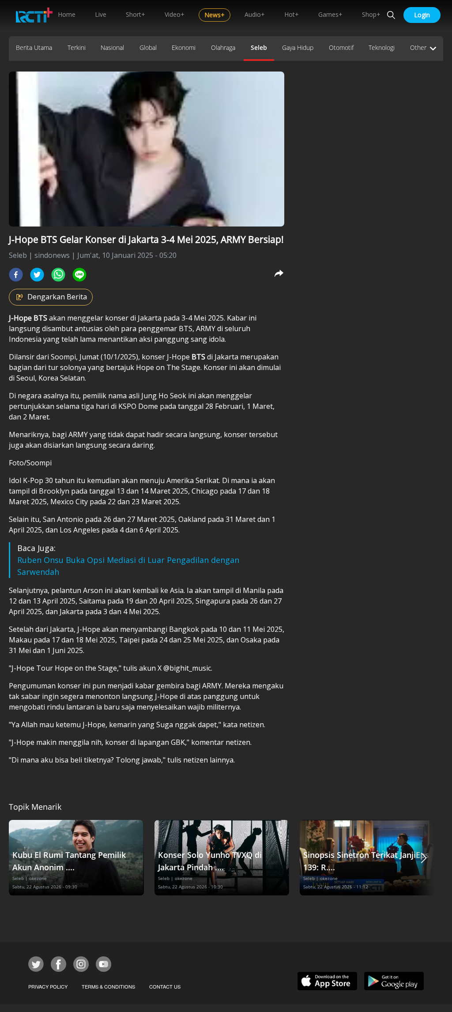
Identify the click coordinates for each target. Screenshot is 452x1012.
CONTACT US (165, 986)
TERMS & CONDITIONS (108, 986)
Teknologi (382, 47)
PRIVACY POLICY (48, 986)
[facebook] (16, 275)
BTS (199, 357)
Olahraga (223, 47)
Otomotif (341, 47)
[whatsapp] (58, 275)
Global (148, 47)
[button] (424, 857)
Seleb (259, 47)
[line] (79, 275)
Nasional (112, 47)
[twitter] (37, 275)
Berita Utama (34, 47)
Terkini (77, 47)
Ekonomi (184, 47)
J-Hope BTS (29, 318)
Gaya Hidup (297, 47)
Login (422, 15)
